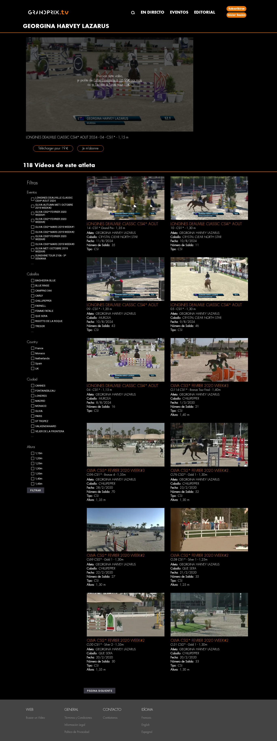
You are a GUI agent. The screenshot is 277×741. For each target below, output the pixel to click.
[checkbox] (54, 199)
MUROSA (105, 318)
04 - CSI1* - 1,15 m (99, 390)
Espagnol (147, 732)
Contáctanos (110, 717)
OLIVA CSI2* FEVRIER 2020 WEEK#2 (200, 470)
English (146, 725)
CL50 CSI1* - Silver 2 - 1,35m (105, 644)
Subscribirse (236, 8)
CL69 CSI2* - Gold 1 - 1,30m (105, 559)
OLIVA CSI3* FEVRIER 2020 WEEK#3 (200, 385)
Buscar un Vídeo (35, 717)
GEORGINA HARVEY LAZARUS (116, 233)
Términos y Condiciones (78, 717)
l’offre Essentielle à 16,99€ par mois (118, 80)
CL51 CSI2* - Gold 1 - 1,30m (189, 644)
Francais (146, 717)
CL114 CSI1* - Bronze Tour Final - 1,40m (196, 390)
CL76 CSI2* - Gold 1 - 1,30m (189, 474)
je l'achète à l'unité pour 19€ (111, 84)
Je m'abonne (91, 148)
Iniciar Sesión (236, 15)
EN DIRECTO (152, 12)
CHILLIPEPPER (191, 398)
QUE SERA (189, 568)
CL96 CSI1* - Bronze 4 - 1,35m (106, 474)
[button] (35, 490)
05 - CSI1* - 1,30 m (183, 309)
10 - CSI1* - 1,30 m (183, 228)
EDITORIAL (204, 12)
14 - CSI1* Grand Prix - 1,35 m (106, 228)
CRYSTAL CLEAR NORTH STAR (118, 237)
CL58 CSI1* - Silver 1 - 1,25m (189, 559)
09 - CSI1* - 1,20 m (99, 309)
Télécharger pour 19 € (53, 148)
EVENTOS (179, 12)
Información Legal (74, 725)
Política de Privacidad (76, 732)
